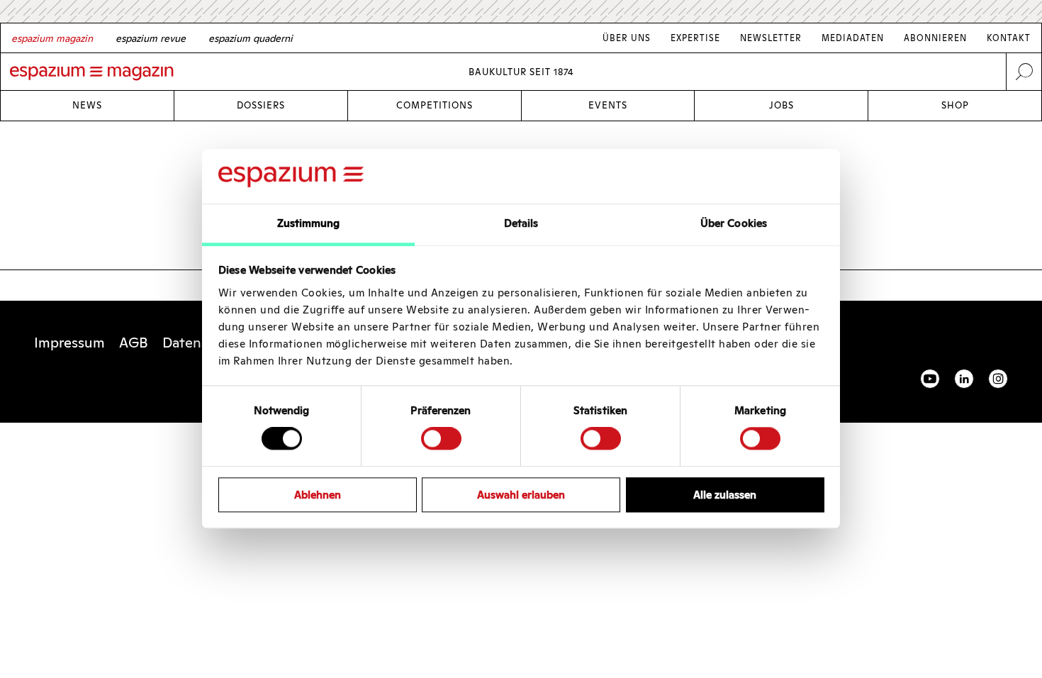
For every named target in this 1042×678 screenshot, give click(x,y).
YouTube (930, 379)
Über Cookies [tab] (733, 223)
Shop (955, 105)
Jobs (781, 105)
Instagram (998, 379)
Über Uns (627, 38)
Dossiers (261, 105)
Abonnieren (935, 38)
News (87, 105)
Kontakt (1009, 38)
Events (607, 105)
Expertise (695, 38)
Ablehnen (317, 494)
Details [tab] (521, 223)
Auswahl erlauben (521, 494)
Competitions (434, 105)
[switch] (441, 438)
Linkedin (964, 379)
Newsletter (771, 38)
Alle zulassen (724, 494)
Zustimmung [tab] (308, 223)
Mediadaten (853, 38)
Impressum (69, 342)
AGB (133, 342)
